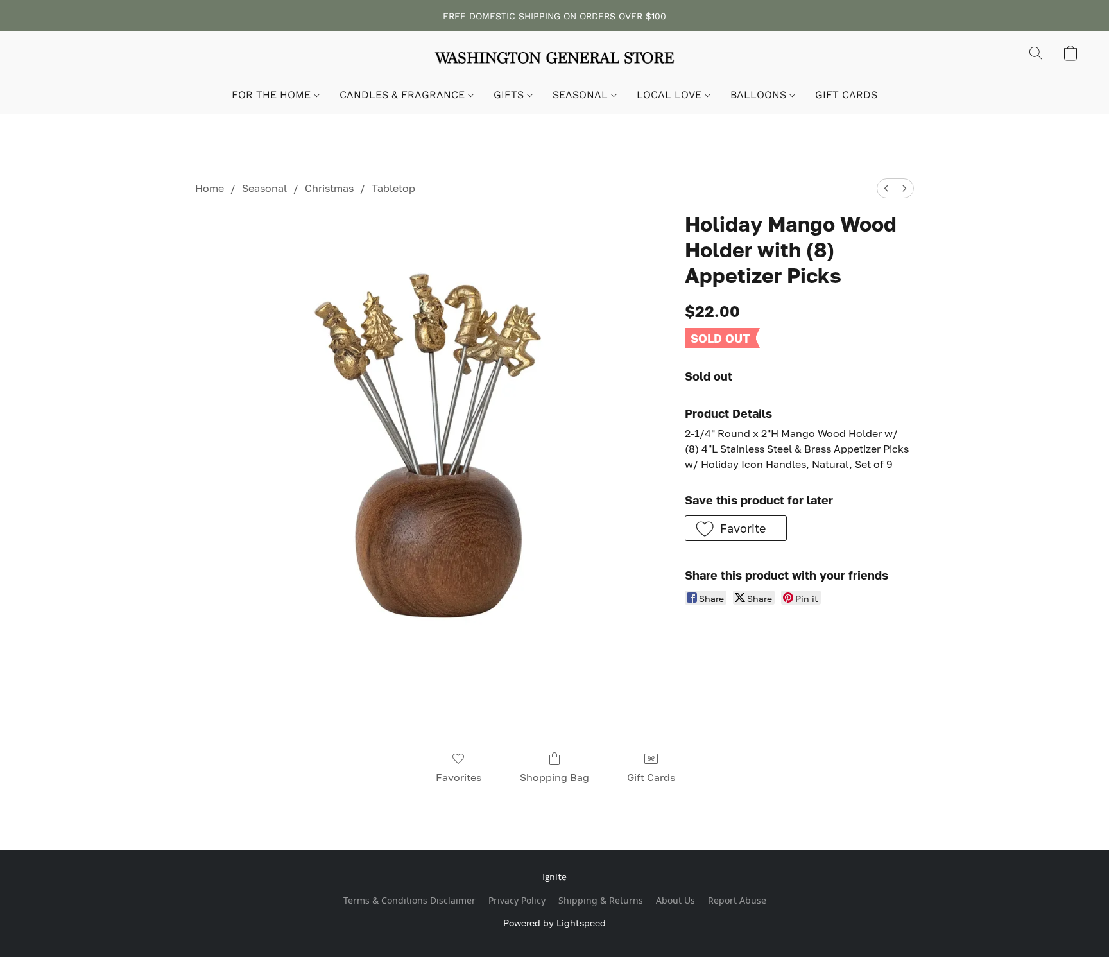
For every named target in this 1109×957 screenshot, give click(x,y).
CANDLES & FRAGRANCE (404, 95)
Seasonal (264, 188)
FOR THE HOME (273, 95)
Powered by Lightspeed (554, 922)
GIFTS (510, 95)
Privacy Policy (517, 900)
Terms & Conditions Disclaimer (409, 900)
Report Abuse (737, 900)
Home (209, 188)
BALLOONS (759, 95)
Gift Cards (651, 777)
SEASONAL (582, 95)
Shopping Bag (554, 777)
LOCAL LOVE (671, 95)
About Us (675, 900)
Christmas (329, 188)
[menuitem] (886, 188)
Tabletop (393, 188)
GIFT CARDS (846, 95)
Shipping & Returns (600, 900)
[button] (554, 59)
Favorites (458, 777)
